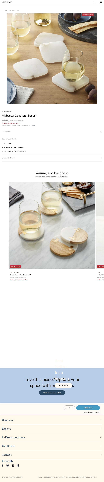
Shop (6, 10)
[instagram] (13, 465)
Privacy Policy (55, 477)
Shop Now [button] (63, 385)
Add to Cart (88, 408)
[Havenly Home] (7, 2)
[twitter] (7, 465)
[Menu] (100, 2)
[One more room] (73, 408)
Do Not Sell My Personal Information (87, 477)
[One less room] (65, 408)
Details (33, 125)
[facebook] (2, 465)
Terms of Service (63, 477)
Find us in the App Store (45, 477)
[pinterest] (18, 465)
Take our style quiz (52, 393)
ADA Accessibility (72, 477)
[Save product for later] (6, 14)
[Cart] (95, 2)
